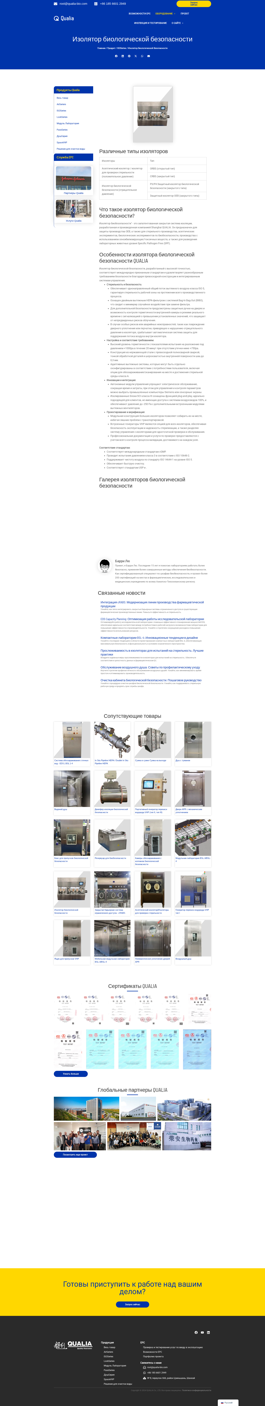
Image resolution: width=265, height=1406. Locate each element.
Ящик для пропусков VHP (66, 959)
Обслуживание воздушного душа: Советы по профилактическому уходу (150, 667)
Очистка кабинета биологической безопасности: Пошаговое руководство (151, 680)
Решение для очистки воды (71, 149)
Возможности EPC (139, 13)
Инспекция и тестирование (150, 23)
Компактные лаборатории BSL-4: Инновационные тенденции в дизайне (149, 637)
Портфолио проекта (153, 1356)
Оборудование (164, 13)
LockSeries (62, 117)
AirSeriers (61, 104)
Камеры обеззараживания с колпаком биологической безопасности (148, 861)
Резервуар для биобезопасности (110, 858)
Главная (101, 48)
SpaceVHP (62, 142)
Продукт (111, 48)
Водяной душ (60, 809)
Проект (185, 13)
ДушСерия (62, 136)
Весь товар (62, 98)
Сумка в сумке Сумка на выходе (150, 760)
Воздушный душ (183, 959)
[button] (116, 56)
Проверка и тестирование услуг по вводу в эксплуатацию (173, 1347)
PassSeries (62, 129)
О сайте (176, 23)
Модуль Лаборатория (68, 123)
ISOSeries (121, 48)
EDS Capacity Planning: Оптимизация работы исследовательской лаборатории (152, 619)
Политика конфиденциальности (196, 1390)
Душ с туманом (183, 760)
